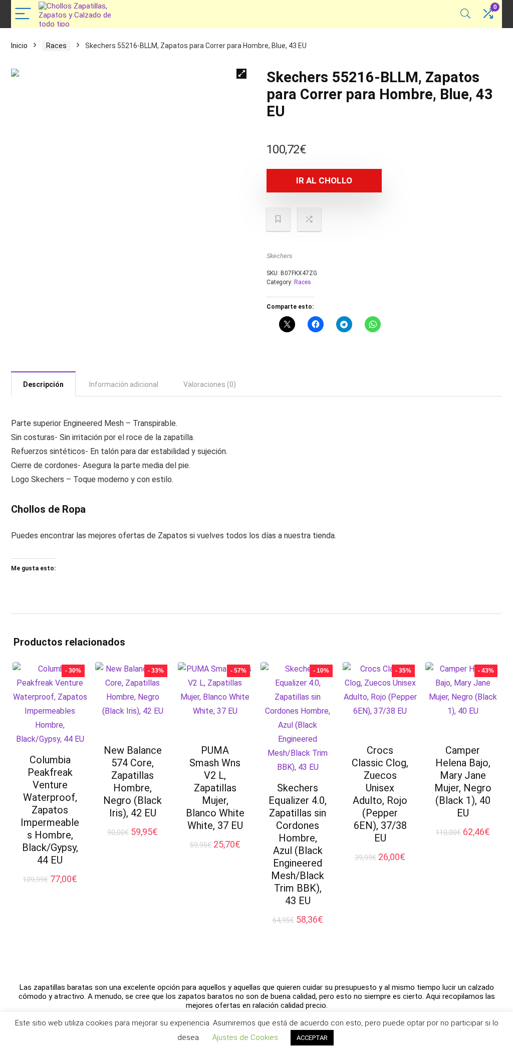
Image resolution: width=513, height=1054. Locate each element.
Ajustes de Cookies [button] (245, 1037)
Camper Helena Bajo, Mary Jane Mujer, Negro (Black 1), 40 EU (462, 781)
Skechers (280, 256)
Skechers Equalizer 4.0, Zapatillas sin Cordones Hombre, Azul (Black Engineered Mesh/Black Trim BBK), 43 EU (298, 844)
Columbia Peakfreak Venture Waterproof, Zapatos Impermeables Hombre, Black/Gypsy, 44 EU (50, 810)
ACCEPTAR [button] (312, 1037)
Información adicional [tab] (123, 384)
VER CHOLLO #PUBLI (220, 849)
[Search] (465, 14)
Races (56, 46)
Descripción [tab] (43, 384)
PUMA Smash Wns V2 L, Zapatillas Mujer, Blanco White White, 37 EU (215, 787)
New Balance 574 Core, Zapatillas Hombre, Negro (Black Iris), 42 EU (132, 781)
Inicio (19, 46)
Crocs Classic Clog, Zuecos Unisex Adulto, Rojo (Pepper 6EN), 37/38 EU (380, 794)
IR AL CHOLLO (324, 180)
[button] (241, 74)
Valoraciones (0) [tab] (209, 384)
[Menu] (23, 14)
